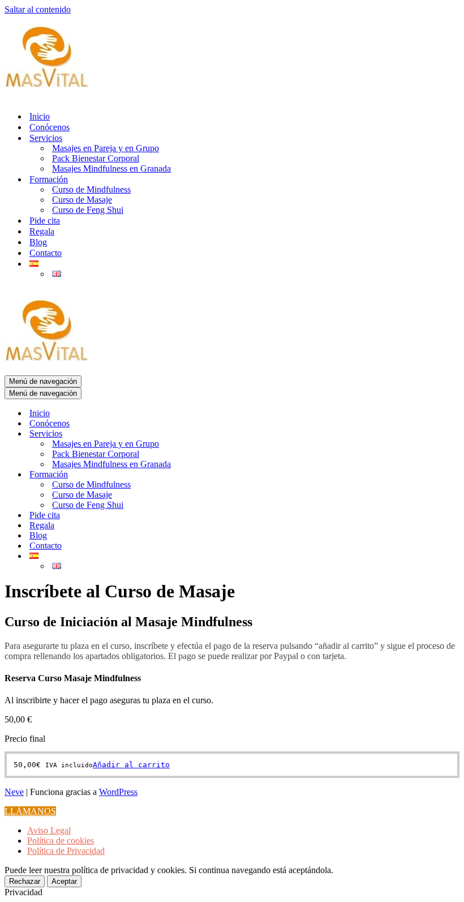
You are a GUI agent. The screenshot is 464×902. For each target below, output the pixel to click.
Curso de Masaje (82, 199)
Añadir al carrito (131, 764)
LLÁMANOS (30, 811)
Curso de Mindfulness (91, 189)
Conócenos (49, 127)
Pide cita (44, 220)
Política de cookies (60, 840)
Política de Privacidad (66, 851)
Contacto (45, 253)
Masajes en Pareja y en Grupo (105, 148)
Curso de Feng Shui (87, 210)
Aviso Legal (49, 830)
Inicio (39, 116)
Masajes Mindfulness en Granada (111, 168)
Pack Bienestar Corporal (95, 158)
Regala (41, 231)
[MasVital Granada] (47, 96)
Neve (14, 792)
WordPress (118, 792)
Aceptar (64, 881)
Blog (38, 242)
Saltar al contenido (38, 9)
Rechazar (24, 881)
